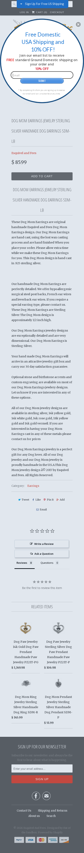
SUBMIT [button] (42, 80)
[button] (78, 24)
